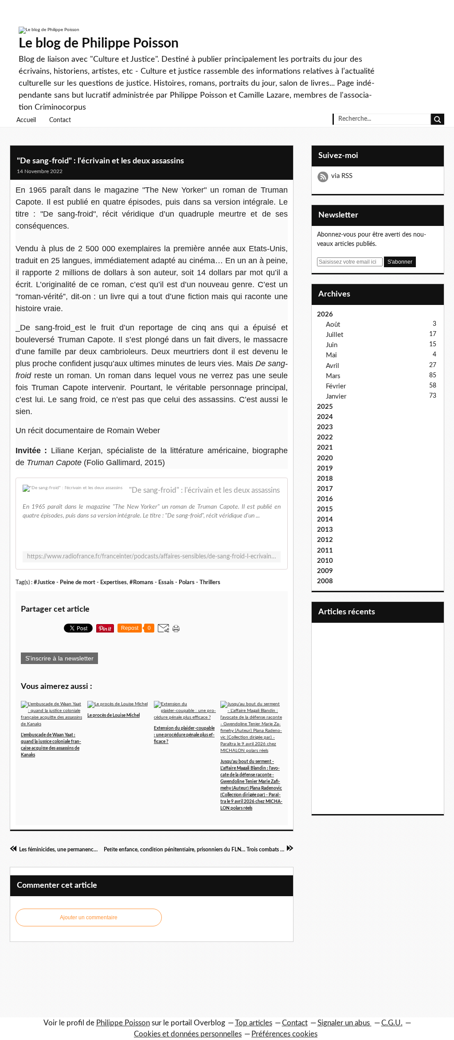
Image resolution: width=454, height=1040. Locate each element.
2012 (325, 540)
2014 (325, 519)
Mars (333, 376)
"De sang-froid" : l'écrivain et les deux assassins (100, 161)
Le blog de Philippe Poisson (99, 43)
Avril (332, 366)
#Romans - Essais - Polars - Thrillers (174, 582)
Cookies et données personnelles (188, 1034)
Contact (60, 120)
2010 (325, 561)
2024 (325, 417)
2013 (325, 529)
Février (336, 386)
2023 (325, 427)
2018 (325, 478)
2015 (325, 509)
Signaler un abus (344, 1023)
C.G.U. (392, 1023)
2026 (325, 314)
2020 (325, 458)
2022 (325, 437)
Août (333, 324)
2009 (325, 571)
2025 (325, 406)
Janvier (336, 396)
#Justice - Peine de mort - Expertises (80, 582)
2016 (325, 499)
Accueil (26, 120)
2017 (325, 489)
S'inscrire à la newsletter (59, 658)
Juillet (334, 335)
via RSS (341, 176)
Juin (331, 345)
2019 (325, 468)
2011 (325, 550)
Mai (331, 355)
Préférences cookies (284, 1034)
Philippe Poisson (123, 1023)
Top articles (253, 1023)
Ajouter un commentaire (88, 917)
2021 (325, 447)
